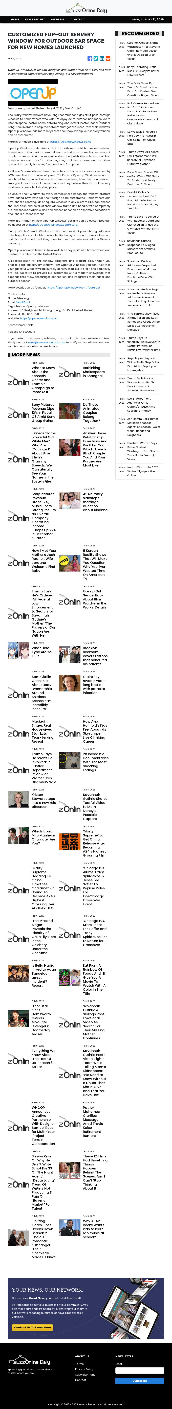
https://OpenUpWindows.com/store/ (54, 225)
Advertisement (85, 1375)
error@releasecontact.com (46, 342)
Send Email (23, 302)
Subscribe (140, 1381)
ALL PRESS (57, 19)
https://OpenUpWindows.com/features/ (73, 288)
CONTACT (78, 19)
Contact (80, 1380)
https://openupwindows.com (39, 318)
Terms (79, 1364)
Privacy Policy (84, 1369)
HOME (15, 19)
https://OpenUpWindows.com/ (70, 142)
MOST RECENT (35, 19)
